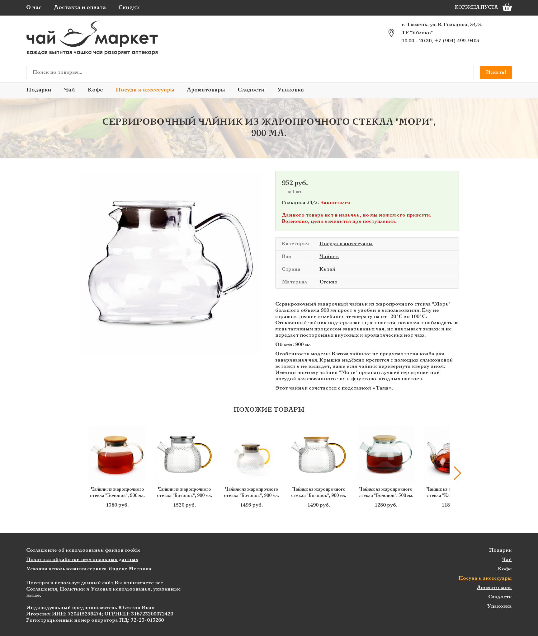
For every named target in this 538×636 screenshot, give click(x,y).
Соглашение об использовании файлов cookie (83, 550)
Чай (69, 90)
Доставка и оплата (80, 7)
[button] (80, 473)
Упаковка (290, 90)
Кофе (95, 90)
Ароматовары (206, 90)
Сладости (251, 90)
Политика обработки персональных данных (82, 559)
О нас (33, 7)
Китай (327, 269)
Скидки (129, 7)
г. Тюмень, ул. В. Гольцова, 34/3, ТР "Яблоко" (442, 28)
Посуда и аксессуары (145, 90)
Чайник (329, 256)
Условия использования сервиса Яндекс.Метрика (88, 569)
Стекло (328, 282)
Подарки (38, 90)
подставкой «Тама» (367, 388)
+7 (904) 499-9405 (456, 41)
